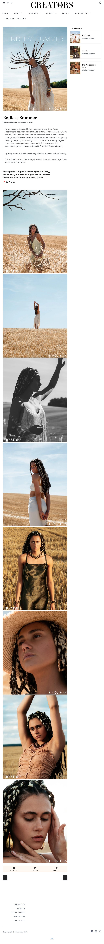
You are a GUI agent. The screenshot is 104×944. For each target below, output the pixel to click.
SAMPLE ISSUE (19, 916)
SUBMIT (50, 13)
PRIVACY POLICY (18, 912)
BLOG (65, 13)
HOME (5, 13)
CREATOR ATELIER (14, 18)
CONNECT (33, 13)
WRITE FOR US (19, 920)
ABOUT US (21, 908)
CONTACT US (19, 905)
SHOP (17, 13)
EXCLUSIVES (82, 13)
